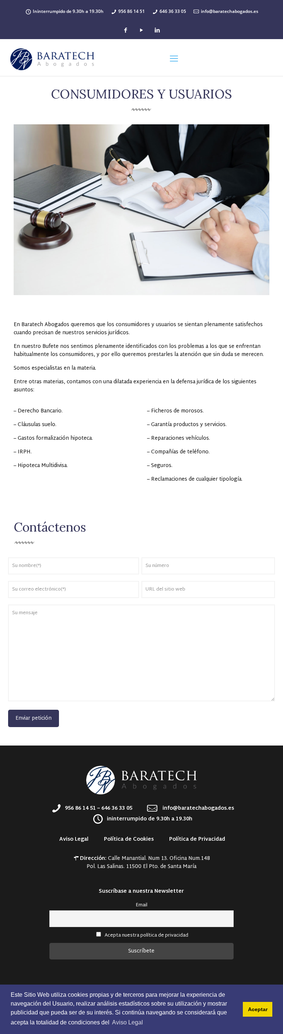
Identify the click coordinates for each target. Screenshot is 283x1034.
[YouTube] (141, 31)
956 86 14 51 (131, 11)
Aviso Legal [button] (127, 1022)
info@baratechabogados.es (229, 11)
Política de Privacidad (196, 839)
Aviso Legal (73, 839)
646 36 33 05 (173, 11)
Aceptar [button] (258, 1009)
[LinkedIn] (157, 31)
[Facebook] (125, 31)
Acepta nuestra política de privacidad (146, 935)
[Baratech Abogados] (52, 59)
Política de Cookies (128, 839)
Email (141, 905)
